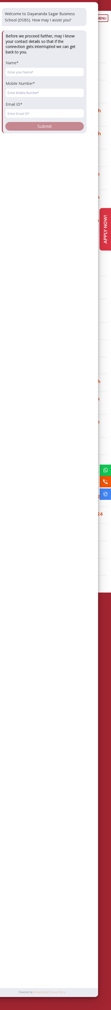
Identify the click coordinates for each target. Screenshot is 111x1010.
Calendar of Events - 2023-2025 (41, 531)
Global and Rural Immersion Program (46, 462)
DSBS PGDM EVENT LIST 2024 (39, 445)
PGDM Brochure (69, 737)
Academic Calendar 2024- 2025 (40, 364)
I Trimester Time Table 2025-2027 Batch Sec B (51, 263)
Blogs (18, 767)
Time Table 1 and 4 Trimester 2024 (45, 479)
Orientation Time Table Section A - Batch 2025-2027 (51, 286)
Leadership (60, 730)
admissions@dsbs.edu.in (77, 5)
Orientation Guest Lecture (33, 565)
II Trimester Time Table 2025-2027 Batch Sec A (51, 177)
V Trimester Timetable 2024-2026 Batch (51, 156)
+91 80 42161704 (33, 5)
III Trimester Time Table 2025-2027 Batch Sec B (52, 136)
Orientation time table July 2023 (40, 548)
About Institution (26, 730)
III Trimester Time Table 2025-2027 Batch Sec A (52, 113)
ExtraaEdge (45, 992)
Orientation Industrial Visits (35, 583)
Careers (20, 752)
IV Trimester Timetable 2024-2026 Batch (51, 220)
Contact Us (22, 745)
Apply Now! (105, 229)
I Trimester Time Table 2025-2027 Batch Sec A (51, 240)
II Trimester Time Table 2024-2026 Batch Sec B (51, 425)
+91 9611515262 (38, 695)
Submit (50, 945)
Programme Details (29, 737)
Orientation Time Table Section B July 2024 (53, 514)
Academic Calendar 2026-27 (37, 53)
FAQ (16, 759)
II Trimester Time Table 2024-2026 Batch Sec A (51, 401)
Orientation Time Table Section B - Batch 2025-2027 (51, 309)
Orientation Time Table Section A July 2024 (53, 496)
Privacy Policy (62, 992)
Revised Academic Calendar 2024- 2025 (50, 347)
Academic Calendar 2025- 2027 (40, 330)
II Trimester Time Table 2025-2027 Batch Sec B (51, 200)
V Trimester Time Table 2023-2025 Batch (52, 381)
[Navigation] (103, 17)
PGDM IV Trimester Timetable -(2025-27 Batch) (51, 90)
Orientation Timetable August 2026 (44, 70)
